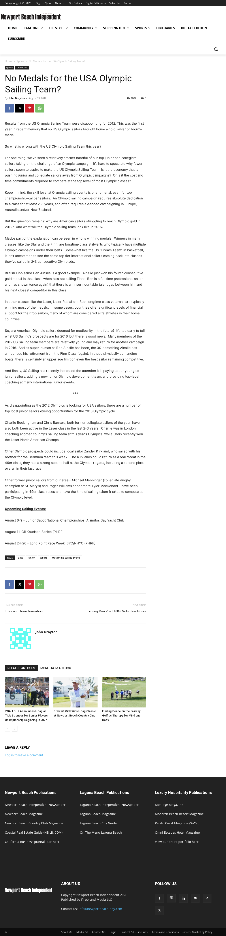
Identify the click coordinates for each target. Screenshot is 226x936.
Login (113, 932)
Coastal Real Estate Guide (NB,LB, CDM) (33, 832)
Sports (20, 61)
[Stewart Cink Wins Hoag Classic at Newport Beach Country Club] (75, 692)
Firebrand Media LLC (96, 899)
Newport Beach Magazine (24, 814)
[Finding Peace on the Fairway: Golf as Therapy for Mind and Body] (124, 692)
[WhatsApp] (39, 108)
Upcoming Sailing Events (66, 557)
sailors (43, 557)
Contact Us (98, 932)
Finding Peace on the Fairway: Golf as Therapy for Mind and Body (121, 715)
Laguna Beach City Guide (98, 823)
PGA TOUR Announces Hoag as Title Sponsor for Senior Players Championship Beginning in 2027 (26, 715)
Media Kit (82, 932)
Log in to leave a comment (24, 755)
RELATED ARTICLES (21, 668)
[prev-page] (7, 729)
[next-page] (14, 729)
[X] (19, 108)
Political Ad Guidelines (134, 932)
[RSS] (207, 898)
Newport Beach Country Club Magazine (34, 823)
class (20, 557)
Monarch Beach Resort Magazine (179, 814)
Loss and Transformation (24, 611)
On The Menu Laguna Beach (101, 832)
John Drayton (17, 98)
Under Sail (22, 67)
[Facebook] (9, 108)
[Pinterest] (29, 108)
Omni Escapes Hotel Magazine (177, 832)
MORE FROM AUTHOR (55, 668)
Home (8, 61)
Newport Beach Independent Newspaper (35, 805)
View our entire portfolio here (177, 842)
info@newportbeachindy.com (100, 909)
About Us (66, 932)
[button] (216, 49)
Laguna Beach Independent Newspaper (109, 805)
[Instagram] (171, 898)
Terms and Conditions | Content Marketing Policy (182, 932)
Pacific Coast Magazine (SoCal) (177, 823)
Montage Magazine (169, 805)
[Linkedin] (183, 898)
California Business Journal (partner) (32, 842)
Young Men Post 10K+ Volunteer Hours (117, 611)
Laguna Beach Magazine (98, 814)
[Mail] (195, 898)
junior (31, 557)
